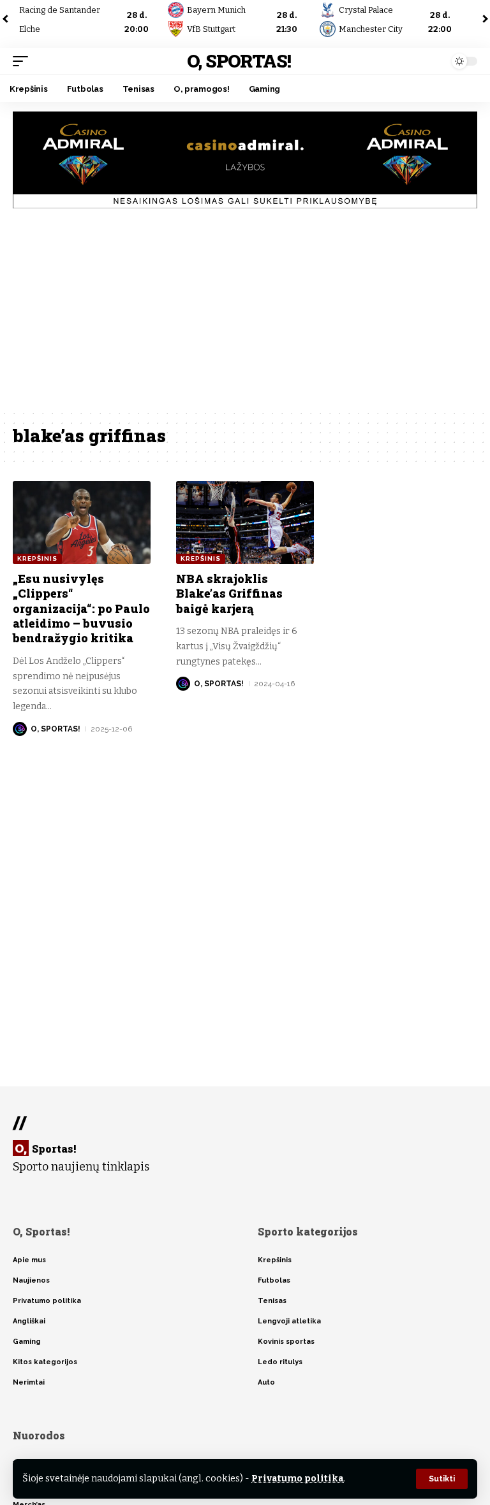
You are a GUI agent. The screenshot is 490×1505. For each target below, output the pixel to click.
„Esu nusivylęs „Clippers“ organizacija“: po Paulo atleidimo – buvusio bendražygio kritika (81, 608)
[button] (442, 1479)
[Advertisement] (245, 313)
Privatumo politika (297, 1478)
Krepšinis (37, 558)
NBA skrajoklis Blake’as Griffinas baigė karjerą (229, 593)
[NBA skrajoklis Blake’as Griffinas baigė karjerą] (245, 522)
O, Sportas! (239, 61)
